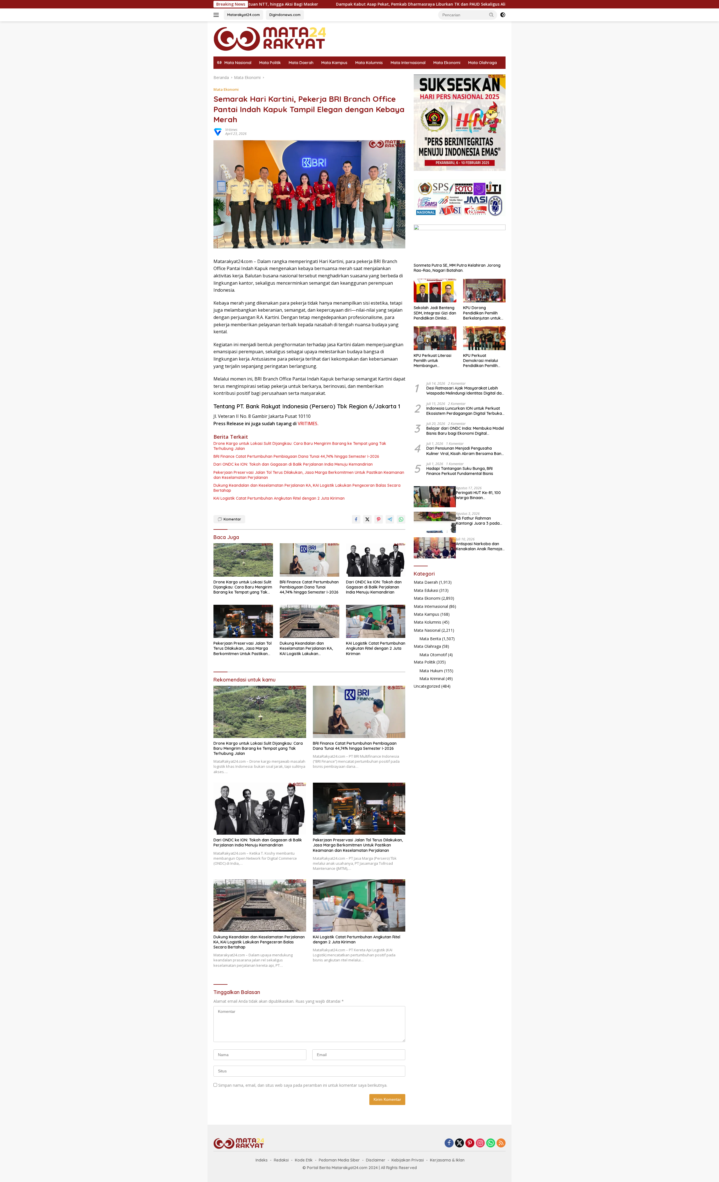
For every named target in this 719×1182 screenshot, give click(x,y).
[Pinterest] (469, 1143)
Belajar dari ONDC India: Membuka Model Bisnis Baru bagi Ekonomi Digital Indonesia (465, 431)
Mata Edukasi (426, 590)
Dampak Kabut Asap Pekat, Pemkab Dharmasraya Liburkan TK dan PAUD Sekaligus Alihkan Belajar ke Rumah (368, 4)
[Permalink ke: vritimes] (217, 131)
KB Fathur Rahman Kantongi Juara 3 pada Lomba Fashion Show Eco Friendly (480, 521)
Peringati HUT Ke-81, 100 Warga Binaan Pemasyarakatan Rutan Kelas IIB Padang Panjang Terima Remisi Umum (480, 495)
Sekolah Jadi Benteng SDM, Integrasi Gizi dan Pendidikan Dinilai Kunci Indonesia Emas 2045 (435, 313)
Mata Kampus (334, 62)
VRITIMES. (308, 423)
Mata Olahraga (482, 62)
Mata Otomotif (433, 654)
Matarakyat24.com (243, 14)
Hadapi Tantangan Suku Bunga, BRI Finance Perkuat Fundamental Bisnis (459, 471)
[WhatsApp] (490, 1143)
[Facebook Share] (356, 519)
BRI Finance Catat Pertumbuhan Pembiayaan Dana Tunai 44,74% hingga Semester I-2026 (296, 456)
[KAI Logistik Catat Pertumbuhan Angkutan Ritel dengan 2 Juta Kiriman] (376, 621)
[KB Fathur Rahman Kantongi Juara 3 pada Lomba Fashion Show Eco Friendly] (435, 522)
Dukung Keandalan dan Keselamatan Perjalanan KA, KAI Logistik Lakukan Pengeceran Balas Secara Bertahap (307, 488)
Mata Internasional (408, 62)
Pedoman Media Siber (339, 1160)
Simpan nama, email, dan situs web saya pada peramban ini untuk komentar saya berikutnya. (302, 1085)
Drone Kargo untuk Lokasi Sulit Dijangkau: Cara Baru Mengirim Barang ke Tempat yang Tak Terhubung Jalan (299, 446)
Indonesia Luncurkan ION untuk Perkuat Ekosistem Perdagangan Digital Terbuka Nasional (464, 411)
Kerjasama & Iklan (447, 1160)
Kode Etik (304, 1160)
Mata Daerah (301, 62)
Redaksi (281, 1160)
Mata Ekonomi (446, 62)
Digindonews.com (285, 14)
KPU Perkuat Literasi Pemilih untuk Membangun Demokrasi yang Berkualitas (432, 360)
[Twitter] (459, 1143)
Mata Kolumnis (369, 62)
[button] (491, 14)
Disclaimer (375, 1160)
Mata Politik (270, 62)
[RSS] (501, 1143)
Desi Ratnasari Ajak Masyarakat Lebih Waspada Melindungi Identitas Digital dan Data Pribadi (465, 391)
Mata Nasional (427, 630)
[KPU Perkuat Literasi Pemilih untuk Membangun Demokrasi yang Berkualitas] (435, 338)
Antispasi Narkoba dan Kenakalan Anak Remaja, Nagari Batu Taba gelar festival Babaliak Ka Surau (479, 546)
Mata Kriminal (432, 678)
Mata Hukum (431, 670)
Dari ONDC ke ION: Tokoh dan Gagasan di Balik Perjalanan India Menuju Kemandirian (293, 464)
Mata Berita (430, 638)
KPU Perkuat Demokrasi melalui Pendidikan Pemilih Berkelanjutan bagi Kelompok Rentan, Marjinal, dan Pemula (482, 360)
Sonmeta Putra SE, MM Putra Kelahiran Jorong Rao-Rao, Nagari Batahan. (457, 268)
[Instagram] (480, 1143)
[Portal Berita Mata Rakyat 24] (269, 38)
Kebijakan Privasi (408, 1160)
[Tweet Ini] (367, 519)
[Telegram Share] (390, 519)
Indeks (262, 1160)
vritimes (231, 129)
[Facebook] (449, 1143)
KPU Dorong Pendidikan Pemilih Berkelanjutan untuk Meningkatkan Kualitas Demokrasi (484, 313)
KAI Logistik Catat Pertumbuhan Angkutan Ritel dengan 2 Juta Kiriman (279, 498)
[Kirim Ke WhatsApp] (401, 519)
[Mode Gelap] (503, 15)
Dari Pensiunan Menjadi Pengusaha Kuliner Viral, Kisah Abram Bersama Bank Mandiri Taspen (465, 451)
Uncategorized (427, 686)
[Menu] (217, 15)
